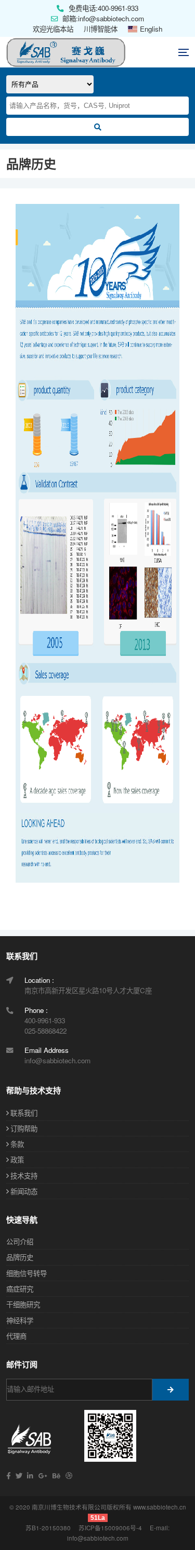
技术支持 (23, 1176)
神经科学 (19, 1320)
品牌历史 (19, 1257)
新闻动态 (23, 1191)
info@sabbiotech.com (97, 1538)
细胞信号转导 (26, 1273)
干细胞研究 (23, 1304)
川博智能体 (101, 29)
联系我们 (23, 1113)
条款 (17, 1144)
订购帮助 (23, 1128)
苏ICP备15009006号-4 (110, 1528)
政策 (17, 1159)
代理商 (16, 1336)
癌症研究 (19, 1289)
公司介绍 (19, 1241)
